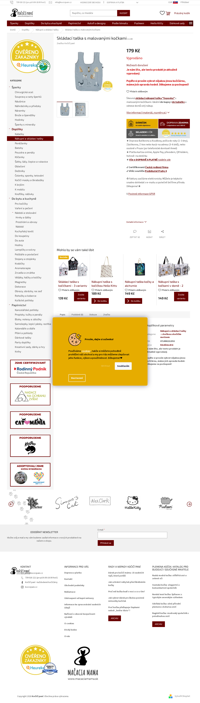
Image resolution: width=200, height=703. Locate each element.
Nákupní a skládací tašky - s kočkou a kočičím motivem (173, 334)
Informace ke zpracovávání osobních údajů (82, 606)
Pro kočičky (21, 203)
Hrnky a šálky (23, 217)
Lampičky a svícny (25, 249)
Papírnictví (19, 305)
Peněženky (21, 143)
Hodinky (19, 119)
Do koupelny (22, 235)
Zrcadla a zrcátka (25, 272)
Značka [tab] (106, 314)
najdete (150, 159)
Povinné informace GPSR (141, 194)
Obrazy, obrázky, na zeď (28, 291)
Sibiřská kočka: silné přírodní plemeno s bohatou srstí (166, 605)
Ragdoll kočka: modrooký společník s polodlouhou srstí (170, 615)
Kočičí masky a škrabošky (29, 180)
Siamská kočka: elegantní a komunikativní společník (166, 587)
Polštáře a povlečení (26, 254)
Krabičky (20, 263)
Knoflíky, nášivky (24, 193)
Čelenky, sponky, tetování (29, 175)
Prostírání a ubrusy (26, 221)
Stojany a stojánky (25, 258)
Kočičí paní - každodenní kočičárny (41, 582)
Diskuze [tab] (93, 314)
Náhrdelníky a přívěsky (28, 105)
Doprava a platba (115, 2)
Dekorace (20, 286)
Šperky (16, 87)
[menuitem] (14, 23)
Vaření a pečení (24, 208)
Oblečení (20, 166)
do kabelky (178, 102)
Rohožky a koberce (25, 295)
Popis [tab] (62, 314)
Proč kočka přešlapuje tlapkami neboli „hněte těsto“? (124, 609)
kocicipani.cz (31, 587)
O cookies (69, 623)
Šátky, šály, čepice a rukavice (31, 161)
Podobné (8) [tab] (77, 314)
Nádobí (20, 226)
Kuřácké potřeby (24, 300)
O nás (67, 636)
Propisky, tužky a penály (28, 314)
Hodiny (19, 244)
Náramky (20, 110)
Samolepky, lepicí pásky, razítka (33, 323)
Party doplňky (23, 342)
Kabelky (19, 133)
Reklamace (69, 592)
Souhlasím (123, 366)
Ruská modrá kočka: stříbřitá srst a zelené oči (169, 577)
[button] (189, 504)
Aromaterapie (23, 268)
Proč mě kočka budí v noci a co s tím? (126, 591)
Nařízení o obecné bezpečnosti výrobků (79, 616)
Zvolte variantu (81, 296)
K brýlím (19, 184)
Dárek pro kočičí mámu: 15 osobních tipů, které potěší (126, 574)
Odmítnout (105, 366)
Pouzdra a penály (25, 152)
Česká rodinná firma (156, 167)
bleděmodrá (166, 345)
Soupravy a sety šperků (28, 96)
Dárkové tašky (23, 337)
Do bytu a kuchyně (24, 198)
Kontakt (68, 579)
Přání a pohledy (24, 332)
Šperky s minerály (25, 124)
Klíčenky (19, 156)
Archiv (114, 618)
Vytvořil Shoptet (182, 696)
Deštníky (20, 170)
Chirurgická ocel (24, 92)
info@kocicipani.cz (34, 573)
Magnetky (20, 281)
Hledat (123, 13)
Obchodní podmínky (74, 585)
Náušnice (20, 101)
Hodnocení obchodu (90, 2)
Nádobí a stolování (25, 212)
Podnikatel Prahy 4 (156, 171)
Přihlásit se (105, 543)
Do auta (19, 240)
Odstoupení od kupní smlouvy (79, 598)
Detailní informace (135, 222)
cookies (86, 351)
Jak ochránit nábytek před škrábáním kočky (126, 584)
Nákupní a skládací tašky (29, 138)
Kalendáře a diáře (25, 328)
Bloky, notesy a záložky (28, 319)
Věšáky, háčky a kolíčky (28, 277)
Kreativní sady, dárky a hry (30, 346)
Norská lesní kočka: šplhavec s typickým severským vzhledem (167, 596)
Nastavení (77, 378)
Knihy (18, 351)
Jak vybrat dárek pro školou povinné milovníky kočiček (126, 600)
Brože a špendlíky (25, 115)
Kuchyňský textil (24, 231)
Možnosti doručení (137, 65)
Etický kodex (70, 629)
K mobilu (20, 189)
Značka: (66, 43)
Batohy (19, 147)
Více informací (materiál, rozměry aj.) (146, 112)
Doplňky (17, 129)
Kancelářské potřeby (26, 309)
